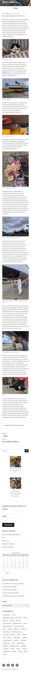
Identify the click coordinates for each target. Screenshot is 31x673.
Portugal (5, 646)
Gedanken (23, 629)
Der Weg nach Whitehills (12, 593)
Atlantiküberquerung (8, 617)
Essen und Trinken (19, 626)
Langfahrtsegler (7, 640)
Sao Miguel (23, 646)
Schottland (6, 648)
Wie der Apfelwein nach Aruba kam (11, 534)
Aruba (6, 425)
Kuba (4, 637)
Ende (3, 537)
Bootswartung (13, 425)
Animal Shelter (6, 615)
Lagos (9, 637)
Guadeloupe (6, 632)
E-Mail (4, 516)
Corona (25, 623)
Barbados (5, 620)
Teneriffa (14, 651)
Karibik (21, 425)
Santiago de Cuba (14, 646)
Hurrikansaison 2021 (16, 632)
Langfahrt (24, 637)
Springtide (14, 586)
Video (25, 651)
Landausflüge (16, 637)
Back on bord (5, 541)
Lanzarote (16, 640)
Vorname (5, 509)
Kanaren (13, 634)
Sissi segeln (9, 2)
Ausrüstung (19, 617)
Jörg (17, 13)
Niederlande (6, 643)
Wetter (5, 654)
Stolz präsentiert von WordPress (10, 669)
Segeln (12, 648)
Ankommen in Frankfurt (8, 544)
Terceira (20, 651)
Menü (16, 8)
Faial (4, 629)
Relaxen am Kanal (11, 590)
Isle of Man (6, 634)
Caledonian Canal (17, 623)
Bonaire (18, 620)
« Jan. (7, 573)
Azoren (25, 617)
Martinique (23, 640)
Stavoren (24, 648)
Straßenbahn (6, 651)
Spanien (18, 648)
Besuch (12, 620)
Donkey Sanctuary (7, 626)
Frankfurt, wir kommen (8, 547)
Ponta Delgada (20, 643)
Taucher (4, 72)
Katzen (24, 634)
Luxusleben (21, 583)
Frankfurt (9, 629)
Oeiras (13, 643)
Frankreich (16, 629)
